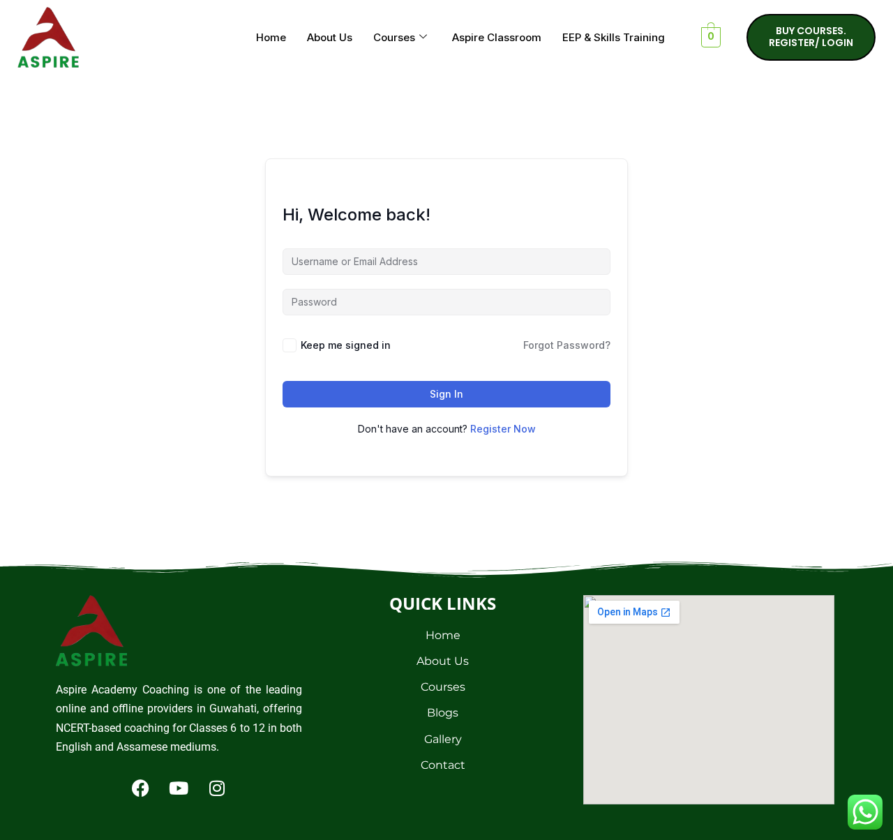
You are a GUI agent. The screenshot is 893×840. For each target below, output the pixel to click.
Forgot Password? (566, 345)
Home (271, 37)
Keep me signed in (346, 345)
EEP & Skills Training (613, 37)
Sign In (446, 394)
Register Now (503, 429)
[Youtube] (178, 787)
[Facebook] (140, 787)
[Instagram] (217, 787)
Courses (394, 37)
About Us (329, 37)
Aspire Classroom (496, 37)
